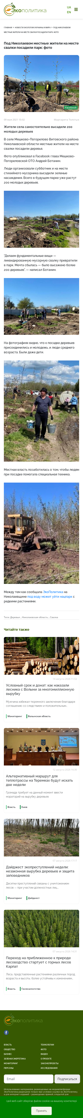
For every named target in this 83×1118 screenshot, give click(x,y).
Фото (44, 1049)
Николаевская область (35, 617)
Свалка (54, 617)
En (69, 12)
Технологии (47, 1045)
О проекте (46, 1059)
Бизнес (8, 1054)
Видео (44, 1054)
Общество (9, 1049)
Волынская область (39, 716)
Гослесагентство (30, 988)
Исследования (49, 1068)
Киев (24, 807)
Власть (8, 1045)
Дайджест (34, 898)
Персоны (9, 1068)
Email (11, 1078)
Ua (69, 7)
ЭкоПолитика (53, 592)
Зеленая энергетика (15, 1059)
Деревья (15, 617)
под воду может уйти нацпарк (49, 596)
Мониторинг (11, 1063)
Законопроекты (49, 1063)
